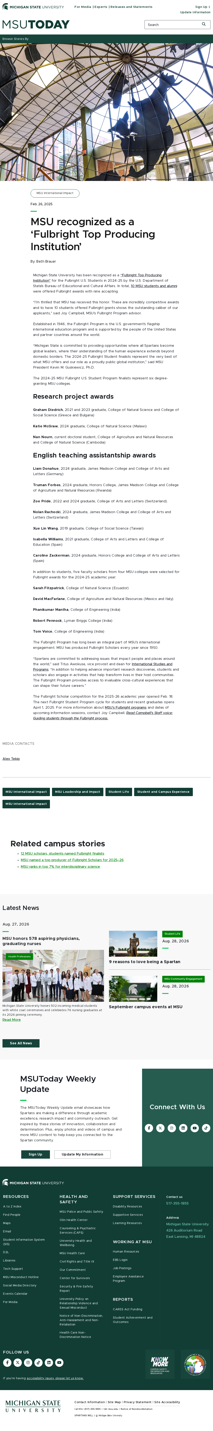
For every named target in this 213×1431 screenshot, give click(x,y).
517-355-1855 (177, 1203)
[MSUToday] (71, 24)
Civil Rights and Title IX (77, 1261)
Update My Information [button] (82, 1154)
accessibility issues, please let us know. (55, 1378)
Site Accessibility (167, 1402)
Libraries (9, 1260)
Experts (100, 7)
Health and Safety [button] (74, 1199)
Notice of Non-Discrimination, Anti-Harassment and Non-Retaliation (81, 1320)
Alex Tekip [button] (11, 759)
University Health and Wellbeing (76, 1243)
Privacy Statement (138, 1402)
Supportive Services (128, 1214)
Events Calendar (15, 1293)
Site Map (114, 1402)
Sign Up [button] (35, 1154)
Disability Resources (127, 1206)
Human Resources (126, 1251)
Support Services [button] (134, 1197)
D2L (6, 1252)
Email (7, 1231)
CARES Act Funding (127, 1309)
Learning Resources (127, 1223)
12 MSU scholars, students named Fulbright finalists (62, 853)
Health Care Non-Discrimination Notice (75, 1335)
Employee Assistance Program (128, 1278)
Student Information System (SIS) (24, 1242)
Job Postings (122, 1268)
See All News (21, 1043)
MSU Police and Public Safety (81, 1211)
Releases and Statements (131, 7)
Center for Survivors (75, 1278)
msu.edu (113, 1409)
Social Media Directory (20, 1285)
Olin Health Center (74, 1220)
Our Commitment (73, 1270)
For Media (82, 7)
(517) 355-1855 (92, 1409)
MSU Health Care (72, 1253)
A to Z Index (12, 1206)
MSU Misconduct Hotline (21, 1277)
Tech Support (13, 1268)
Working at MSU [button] (132, 1242)
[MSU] (106, 1186)
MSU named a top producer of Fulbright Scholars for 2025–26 (72, 860)
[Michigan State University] (33, 6)
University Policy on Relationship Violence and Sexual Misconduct (79, 1303)
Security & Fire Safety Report (76, 1288)
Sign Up (201, 7)
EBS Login (120, 1260)
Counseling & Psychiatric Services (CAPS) (78, 1230)
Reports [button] (123, 1300)
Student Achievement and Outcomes (132, 1320)
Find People (12, 1214)
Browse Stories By (15, 39)
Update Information (195, 12)
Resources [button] (16, 1197)
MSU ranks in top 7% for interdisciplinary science (60, 866)
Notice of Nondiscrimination (136, 1409)
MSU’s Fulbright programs (125, 707)
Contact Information (89, 1402)
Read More (11, 1020)
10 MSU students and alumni (154, 286)
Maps (6, 1223)
